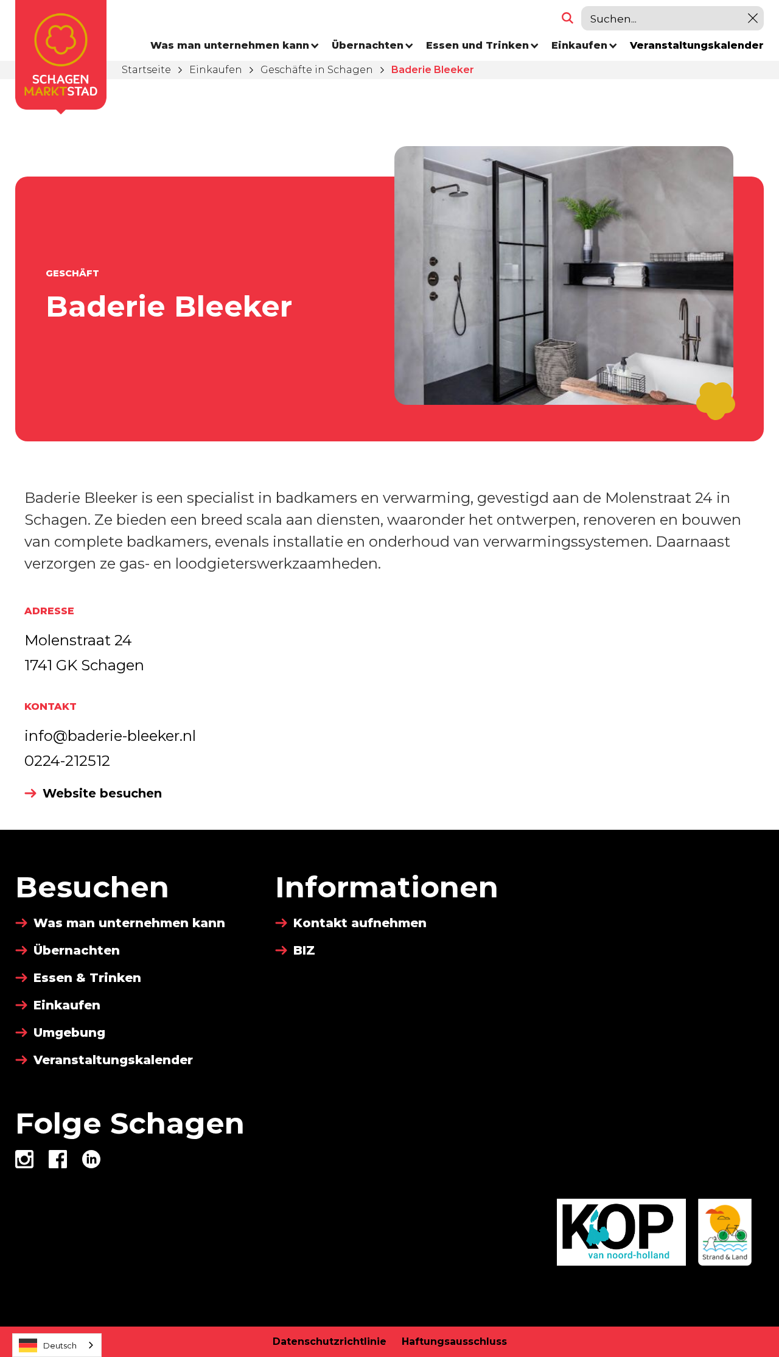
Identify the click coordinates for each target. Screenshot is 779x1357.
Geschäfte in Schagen (316, 69)
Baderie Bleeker (432, 69)
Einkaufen (215, 69)
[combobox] (57, 1345)
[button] (235, 45)
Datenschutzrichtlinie (329, 1341)
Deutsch (60, 1345)
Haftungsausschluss (454, 1341)
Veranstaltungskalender (697, 45)
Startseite (146, 69)
